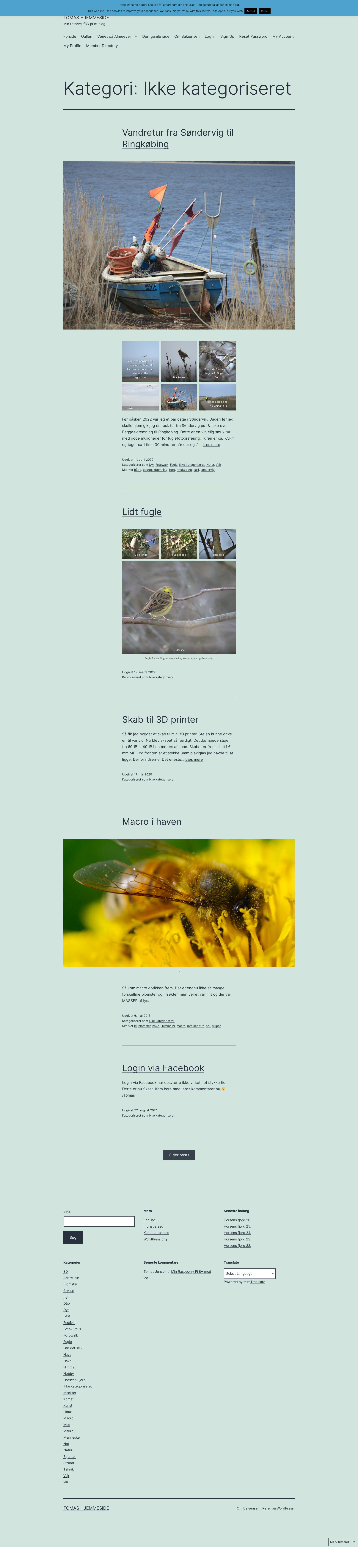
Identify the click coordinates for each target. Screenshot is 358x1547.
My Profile (72, 45)
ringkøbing (184, 470)
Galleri (86, 36)
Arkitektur (71, 1278)
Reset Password (253, 36)
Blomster (70, 1284)
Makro (68, 1431)
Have (67, 1354)
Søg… (68, 1211)
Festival (69, 1323)
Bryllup (68, 1291)
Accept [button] (251, 11)
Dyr (151, 464)
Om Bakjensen (187, 36)
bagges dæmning (155, 470)
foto (172, 470)
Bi (135, 1026)
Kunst (67, 1405)
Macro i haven (151, 821)
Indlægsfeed (153, 1226)
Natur (210, 464)
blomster (144, 1026)
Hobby (68, 1374)
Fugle (174, 464)
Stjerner (69, 1457)
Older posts (179, 1155)
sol (208, 1026)
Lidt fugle (142, 511)
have (155, 1026)
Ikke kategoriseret (192, 464)
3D (65, 1271)
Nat (66, 1444)
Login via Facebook (163, 1067)
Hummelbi (168, 1026)
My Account (283, 36)
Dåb (66, 1303)
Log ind (149, 1220)
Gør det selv (72, 1348)
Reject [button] (264, 11)
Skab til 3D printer (160, 719)
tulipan (216, 1026)
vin (65, 1482)
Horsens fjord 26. (237, 1220)
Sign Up (227, 36)
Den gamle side (155, 36)
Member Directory (102, 45)
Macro (68, 1418)
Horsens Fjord (74, 1380)
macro (181, 1026)
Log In (210, 36)
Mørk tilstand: (340, 1542)
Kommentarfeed (156, 1233)
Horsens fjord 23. (237, 1239)
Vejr (218, 464)
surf (196, 470)
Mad (66, 1425)
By (65, 1297)
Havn (67, 1361)
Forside (69, 36)
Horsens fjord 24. (237, 1233)
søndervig (208, 470)
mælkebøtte (195, 1026)
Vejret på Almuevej (114, 36)
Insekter (69, 1393)
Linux (67, 1412)
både (137, 470)
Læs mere (211, 444)
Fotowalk (162, 464)
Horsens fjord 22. (237, 1246)
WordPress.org (155, 1239)
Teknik (68, 1469)
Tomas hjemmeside (86, 17)
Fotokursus (72, 1329)
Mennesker (72, 1437)
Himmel (69, 1367)
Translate (257, 1282)
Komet (68, 1399)
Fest (66, 1316)
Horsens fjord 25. (237, 1226)
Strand (68, 1463)
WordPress (285, 1508)
